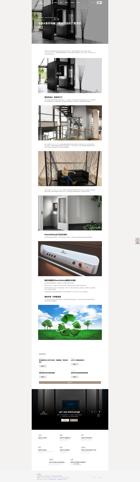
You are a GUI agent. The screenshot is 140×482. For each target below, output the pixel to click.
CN (94, 2)
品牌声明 (98, 416)
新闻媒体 (98, 414)
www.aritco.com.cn (66, 477)
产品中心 (61, 2)
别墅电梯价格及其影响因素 (47, 373)
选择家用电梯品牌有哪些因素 (79, 373)
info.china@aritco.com (55, 477)
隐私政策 (98, 415)
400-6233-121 (43, 477)
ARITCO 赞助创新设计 (77, 360)
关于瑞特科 (72, 2)
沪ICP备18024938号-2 (52, 479)
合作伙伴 (78, 2)
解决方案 (66, 2)
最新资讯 (42, 17)
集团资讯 (55, 2)
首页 (38, 17)
